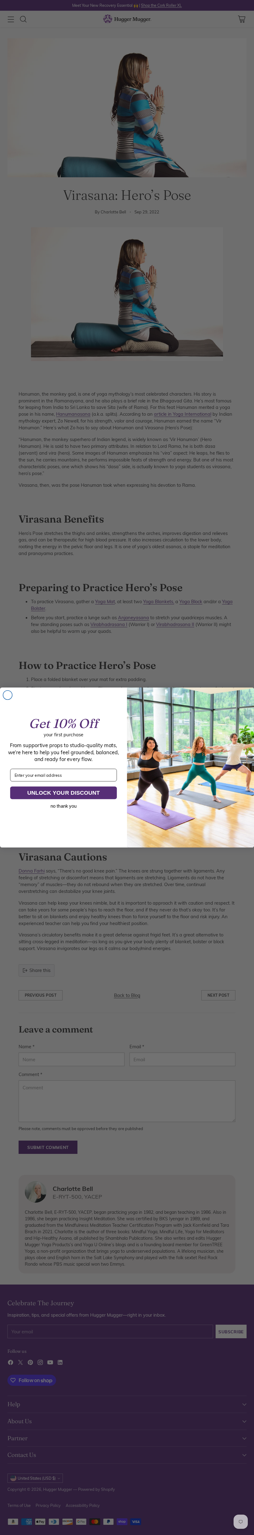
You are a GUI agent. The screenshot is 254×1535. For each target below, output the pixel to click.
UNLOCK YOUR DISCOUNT (63, 792)
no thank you (63, 806)
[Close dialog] (7, 695)
